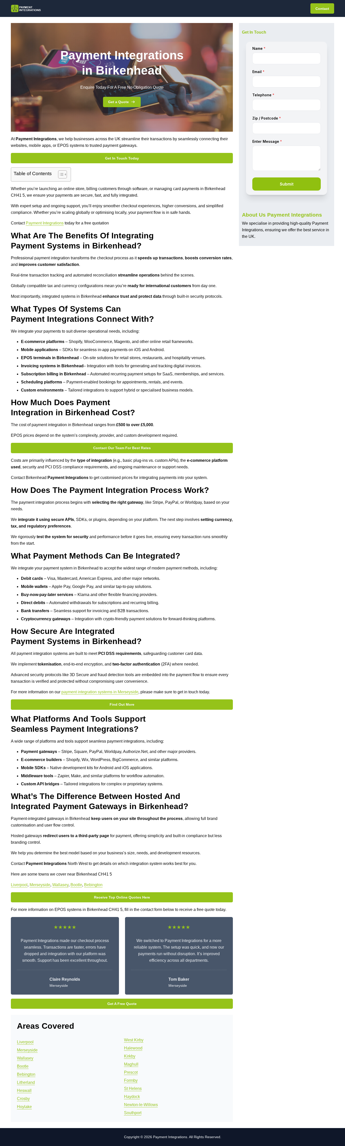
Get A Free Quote (122, 1004)
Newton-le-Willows (141, 1105)
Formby (131, 1080)
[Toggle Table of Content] (60, 174)
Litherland (26, 1082)
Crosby (23, 1098)
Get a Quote (118, 102)
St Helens (133, 1088)
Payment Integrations (45, 223)
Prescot (131, 1072)
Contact (322, 9)
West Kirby (133, 1040)
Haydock (132, 1096)
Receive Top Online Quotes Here (122, 897)
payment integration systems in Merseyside (99, 692)
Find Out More (122, 704)
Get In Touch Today (122, 158)
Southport (132, 1113)
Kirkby (129, 1056)
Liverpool (19, 885)
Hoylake (24, 1107)
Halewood (133, 1048)
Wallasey (60, 885)
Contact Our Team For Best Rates (122, 448)
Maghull (131, 1064)
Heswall (24, 1090)
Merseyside (40, 885)
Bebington (93, 885)
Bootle (76, 885)
